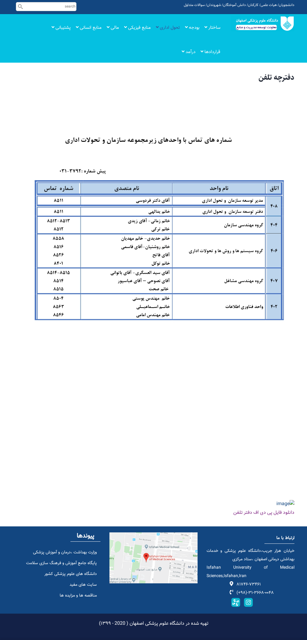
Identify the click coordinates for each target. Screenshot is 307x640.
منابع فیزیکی (139, 27)
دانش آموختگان (234, 5)
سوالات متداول (194, 5)
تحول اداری (169, 27)
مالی (114, 27)
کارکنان (253, 5)
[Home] (263, 23)
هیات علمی (269, 5)
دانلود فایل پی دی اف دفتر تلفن (263, 512)
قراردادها (211, 52)
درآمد (189, 52)
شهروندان (214, 5)
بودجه (193, 27)
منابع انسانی (90, 27)
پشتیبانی (62, 27)
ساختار (213, 27)
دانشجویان (286, 5)
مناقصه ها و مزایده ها (78, 595)
